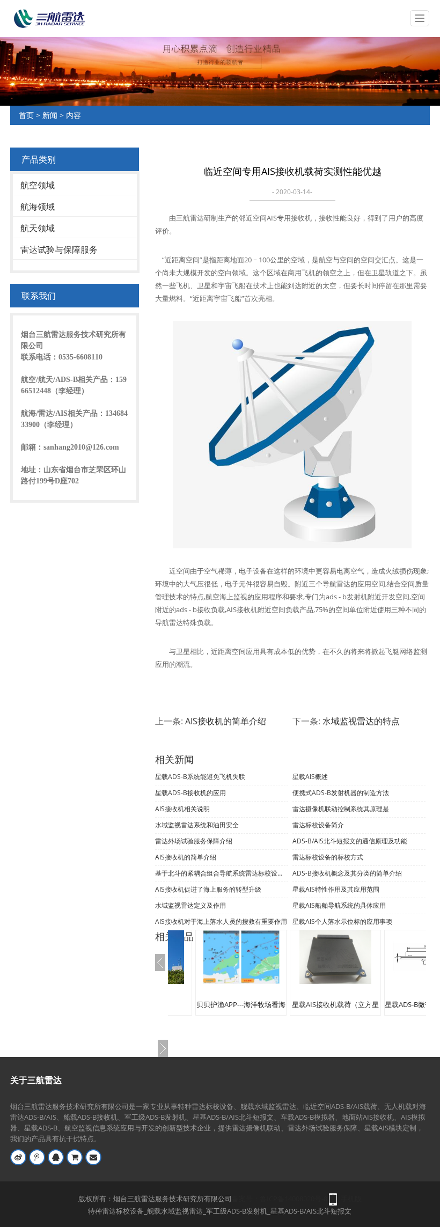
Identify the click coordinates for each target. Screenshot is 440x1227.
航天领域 (37, 228)
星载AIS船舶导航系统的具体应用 (339, 905)
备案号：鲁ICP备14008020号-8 (279, 1198)
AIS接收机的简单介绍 (225, 721)
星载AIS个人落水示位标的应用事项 (342, 921)
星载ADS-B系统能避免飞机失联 (200, 776)
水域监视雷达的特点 (361, 721)
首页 (26, 115)
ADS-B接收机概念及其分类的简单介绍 (347, 873)
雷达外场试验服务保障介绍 (193, 841)
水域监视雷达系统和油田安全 (197, 824)
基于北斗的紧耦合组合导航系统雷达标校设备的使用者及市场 (221, 873)
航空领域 (37, 185)
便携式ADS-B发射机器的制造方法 (340, 792)
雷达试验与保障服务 (59, 249)
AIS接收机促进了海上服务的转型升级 (208, 889)
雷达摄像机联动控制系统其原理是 (340, 808)
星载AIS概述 (310, 776)
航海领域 (37, 206)
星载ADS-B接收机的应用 (190, 792)
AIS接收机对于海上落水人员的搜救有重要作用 (221, 921)
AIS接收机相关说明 (182, 808)
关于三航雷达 (36, 1080)
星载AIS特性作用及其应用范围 (335, 889)
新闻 (49, 115)
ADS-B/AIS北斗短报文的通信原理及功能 (349, 841)
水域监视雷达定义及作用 (190, 905)
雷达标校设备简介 (318, 824)
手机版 (351, 1198)
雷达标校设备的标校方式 (327, 857)
